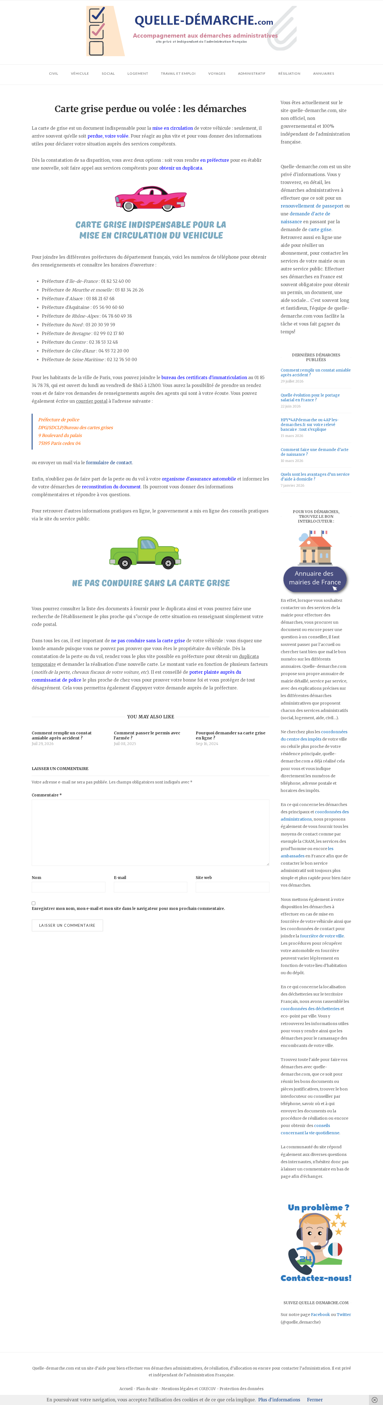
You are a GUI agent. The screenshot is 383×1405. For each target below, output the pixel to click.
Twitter (344, 1314)
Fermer (315, 1399)
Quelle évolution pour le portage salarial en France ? (310, 397)
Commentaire (47, 795)
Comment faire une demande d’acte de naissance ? (315, 452)
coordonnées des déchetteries (310, 1008)
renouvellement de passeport (312, 206)
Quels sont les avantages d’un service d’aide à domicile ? (315, 477)
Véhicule (80, 73)
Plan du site (147, 1388)
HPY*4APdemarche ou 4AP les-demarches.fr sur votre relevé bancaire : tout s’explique (310, 425)
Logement (138, 73)
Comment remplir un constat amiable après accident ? (316, 372)
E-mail (120, 877)
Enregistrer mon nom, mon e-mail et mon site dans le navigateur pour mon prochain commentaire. (128, 908)
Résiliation (289, 73)
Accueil (126, 1388)
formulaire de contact (109, 462)
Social (108, 73)
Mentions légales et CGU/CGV (188, 1388)
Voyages (216, 73)
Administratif (252, 73)
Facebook (320, 1314)
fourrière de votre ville (322, 936)
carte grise (319, 229)
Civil (53, 73)
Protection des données (242, 1388)
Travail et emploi (178, 73)
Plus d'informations (279, 1399)
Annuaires (323, 73)
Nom (36, 877)
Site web (204, 877)
